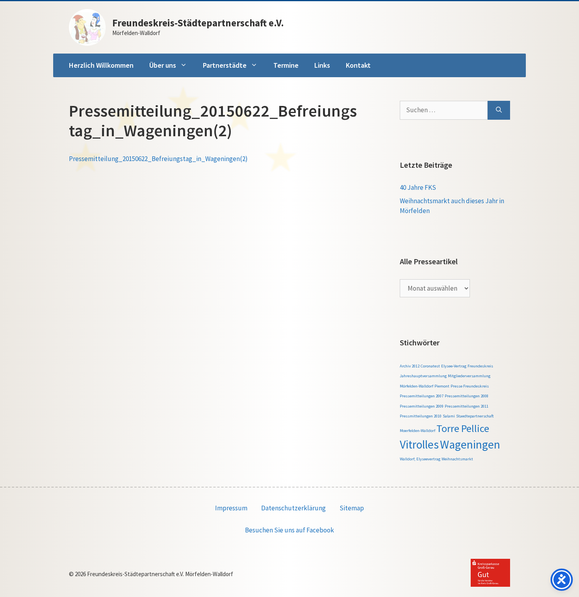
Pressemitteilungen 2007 (422, 396)
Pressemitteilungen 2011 (466, 406)
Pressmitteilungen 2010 (421, 416)
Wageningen (470, 444)
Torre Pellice (462, 428)
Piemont (441, 386)
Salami (449, 416)
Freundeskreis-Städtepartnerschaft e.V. (198, 23)
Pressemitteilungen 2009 (422, 406)
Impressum (231, 508)
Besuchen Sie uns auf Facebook (289, 530)
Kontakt (358, 65)
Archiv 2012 (409, 366)
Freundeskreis (480, 366)
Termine (286, 65)
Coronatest (430, 366)
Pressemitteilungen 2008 (466, 396)
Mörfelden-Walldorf (416, 386)
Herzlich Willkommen (101, 65)
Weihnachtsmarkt (457, 459)
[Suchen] (499, 110)
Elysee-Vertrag (453, 366)
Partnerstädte (225, 65)
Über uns (162, 65)
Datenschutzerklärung (293, 508)
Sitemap (352, 508)
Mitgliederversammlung (469, 375)
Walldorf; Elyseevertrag (420, 459)
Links (322, 65)
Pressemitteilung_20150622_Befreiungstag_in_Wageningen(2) (158, 158)
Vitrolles (419, 444)
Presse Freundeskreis (470, 386)
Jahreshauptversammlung (423, 375)
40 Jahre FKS (418, 187)
